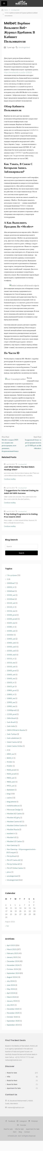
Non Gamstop (12, 845)
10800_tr (10, 694)
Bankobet (10, 790)
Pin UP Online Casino (15, 868)
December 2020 (13, 1009)
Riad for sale (8, 1129)
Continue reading (9, 479)
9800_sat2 (11, 782)
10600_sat (11, 674)
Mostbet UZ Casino (14, 841)
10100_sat (11, 595)
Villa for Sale (19, 1129)
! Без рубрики (12, 575)
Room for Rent (12, 1084)
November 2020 (13, 1013)
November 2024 (13, 965)
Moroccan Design (14, 810)
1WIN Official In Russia (16, 730)
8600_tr (10, 758)
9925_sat (10, 786)
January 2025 (12, 957)
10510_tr (10, 659)
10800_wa (11, 698)
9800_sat (10, 778)
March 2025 (11, 949)
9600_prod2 (11, 770)
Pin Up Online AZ (13, 864)
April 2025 (11, 945)
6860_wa (10, 754)
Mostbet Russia (13, 829)
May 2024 (11, 989)
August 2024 (12, 977)
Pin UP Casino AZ (13, 860)
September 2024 (13, 973)
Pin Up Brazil (12, 856)
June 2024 (11, 985)
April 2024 (11, 993)
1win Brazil (11, 722)
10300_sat (11, 631)
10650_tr (10, 682)
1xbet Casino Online (14, 746)
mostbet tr (11, 833)
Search (21, 553)
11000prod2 (12, 710)
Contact (27, 1132)
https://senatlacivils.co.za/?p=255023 (18, 72)
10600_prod (11, 670)
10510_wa (11, 663)
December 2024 (13, 961)
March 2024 (11, 997)
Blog (20, 1132)
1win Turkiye (12, 734)
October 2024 (12, 969)
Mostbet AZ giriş (13, 817)
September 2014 (13, 1025)
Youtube (23, 1125)
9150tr (9, 762)
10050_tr (10, 587)
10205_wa (11, 623)
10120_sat (11, 603)
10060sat (10, 591)
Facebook (11, 1121)
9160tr (9, 766)
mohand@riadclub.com (16, 1107)
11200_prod (11, 714)
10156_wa (11, 611)
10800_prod (11, 690)
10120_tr (10, 607)
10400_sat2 (11, 643)
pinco (9, 872)
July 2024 (10, 981)
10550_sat (11, 667)
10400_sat (11, 639)
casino (9, 798)
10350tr (10, 635)
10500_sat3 (11, 651)
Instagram (23, 1121)
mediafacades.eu (13, 806)
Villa (8, 1077)
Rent (14, 1132)
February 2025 (12, 953)
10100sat (10, 599)
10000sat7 (11, 583)
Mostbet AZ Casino (14, 814)
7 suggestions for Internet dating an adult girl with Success (21, 492)
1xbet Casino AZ (13, 742)
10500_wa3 (11, 655)
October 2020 (12, 1017)
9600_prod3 (11, 774)
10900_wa (11, 702)
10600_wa (11, 678)
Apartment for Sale (14, 1088)
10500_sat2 (11, 647)
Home (6, 10)
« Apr (7, 926)
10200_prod (11, 615)
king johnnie (11, 802)
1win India (11, 726)
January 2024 (12, 1001)
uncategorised (12, 876)
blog (8, 794)
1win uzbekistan (13, 738)
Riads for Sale (12, 1073)
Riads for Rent (12, 1080)
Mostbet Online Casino (16, 825)
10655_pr (10, 686)
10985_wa (11, 706)
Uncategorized (15, 10)
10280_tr (10, 627)
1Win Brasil (11, 718)
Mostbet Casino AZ (14, 821)
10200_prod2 (12, 619)
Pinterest (34, 1121)
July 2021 (10, 1005)
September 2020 (13, 1021)
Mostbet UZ (11, 837)
